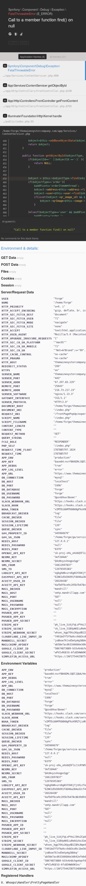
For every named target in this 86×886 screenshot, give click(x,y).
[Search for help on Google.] (10, 34)
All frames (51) (58, 56)
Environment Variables (19, 663)
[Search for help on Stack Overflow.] (21, 34)
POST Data (9, 264)
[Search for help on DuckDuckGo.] (15, 34)
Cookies (7, 278)
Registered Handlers (17, 875)
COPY (13, 42)
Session (7, 285)
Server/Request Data (17, 292)
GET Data (8, 257)
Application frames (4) (32, 56)
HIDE (24, 42)
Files (5, 271)
